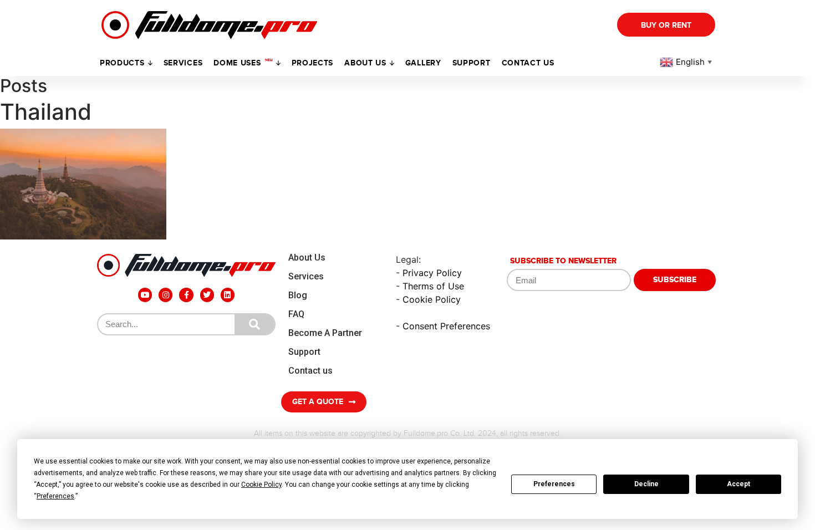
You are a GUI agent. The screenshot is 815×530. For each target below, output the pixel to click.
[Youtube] (145, 295)
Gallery (423, 63)
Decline (646, 484)
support (471, 63)
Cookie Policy (432, 299)
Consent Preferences (446, 326)
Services (183, 63)
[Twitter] (207, 295)
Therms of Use (433, 286)
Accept (738, 484)
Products (122, 63)
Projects (313, 63)
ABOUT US (365, 63)
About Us (306, 257)
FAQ (296, 314)
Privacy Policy (432, 272)
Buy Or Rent (666, 25)
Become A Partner (325, 333)
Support (304, 351)
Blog (297, 295)
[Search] (254, 324)
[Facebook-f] (186, 295)
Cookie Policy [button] (261, 484)
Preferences (554, 484)
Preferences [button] (55, 496)
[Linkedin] (228, 295)
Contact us (528, 63)
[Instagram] (165, 295)
